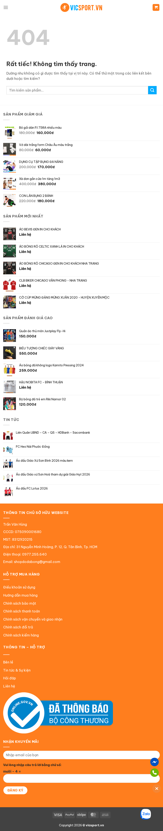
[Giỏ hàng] (156, 7)
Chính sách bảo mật (19, 603)
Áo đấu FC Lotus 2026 (32, 488)
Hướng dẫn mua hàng (20, 595)
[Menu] (5, 7)
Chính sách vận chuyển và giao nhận (32, 619)
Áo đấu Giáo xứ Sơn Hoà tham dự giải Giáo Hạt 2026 (53, 474)
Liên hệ (9, 686)
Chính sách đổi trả (18, 627)
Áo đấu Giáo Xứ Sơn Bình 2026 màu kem (44, 461)
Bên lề (8, 662)
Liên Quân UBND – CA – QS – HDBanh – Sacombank (53, 433)
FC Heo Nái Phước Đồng (33, 447)
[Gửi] (152, 90)
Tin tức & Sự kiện (17, 670)
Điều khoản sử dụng (19, 587)
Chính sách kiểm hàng (21, 635)
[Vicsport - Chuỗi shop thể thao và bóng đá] (81, 7)
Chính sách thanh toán (21, 611)
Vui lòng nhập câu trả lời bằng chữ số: (32, 765)
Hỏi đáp (9, 678)
